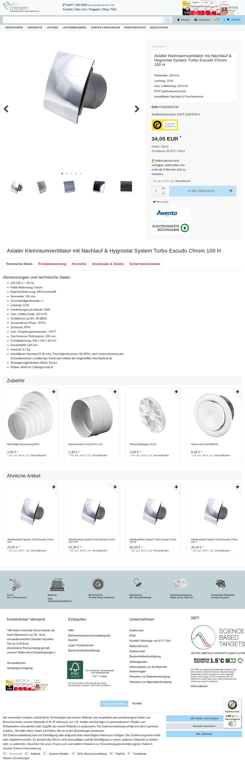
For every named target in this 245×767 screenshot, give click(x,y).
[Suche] (167, 19)
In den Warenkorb (201, 191)
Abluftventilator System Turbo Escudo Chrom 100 (30, 541)
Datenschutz (137, 651)
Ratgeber (94, 9)
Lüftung (52, 27)
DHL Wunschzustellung (92, 753)
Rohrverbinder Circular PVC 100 (85, 444)
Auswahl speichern (204, 726)
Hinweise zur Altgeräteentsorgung (150, 681)
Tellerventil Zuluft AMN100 (204, 444)
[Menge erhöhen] (163, 188)
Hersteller (79, 264)
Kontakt (67, 9)
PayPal (120, 753)
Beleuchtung (159, 27)
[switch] (232, 723)
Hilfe (71, 630)
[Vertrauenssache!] (210, 7)
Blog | (106, 9)
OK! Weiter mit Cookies (204, 718)
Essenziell (15, 753)
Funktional (139, 753)
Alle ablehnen (204, 733)
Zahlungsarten (138, 661)
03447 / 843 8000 (76, 5)
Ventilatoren (14, 27)
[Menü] (239, 700)
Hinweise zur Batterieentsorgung (149, 676)
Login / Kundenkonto (81, 645)
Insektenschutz (134, 27)
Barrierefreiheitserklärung (84, 650)
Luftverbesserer (74, 27)
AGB (132, 635)
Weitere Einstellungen (16, 758)
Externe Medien (59, 753)
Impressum (136, 630)
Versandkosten (183, 181)
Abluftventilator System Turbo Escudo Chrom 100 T (214, 541)
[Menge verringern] (163, 193)
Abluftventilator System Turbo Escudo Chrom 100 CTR (92, 541)
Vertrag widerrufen (114, 703)
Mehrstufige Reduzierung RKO (23, 444)
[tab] (19, 264)
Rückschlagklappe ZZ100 (143, 444)
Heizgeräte (35, 27)
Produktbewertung (52, 264)
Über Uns (81, 9)
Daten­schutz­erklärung (27, 748)
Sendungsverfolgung (20, 668)
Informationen (199, 686)
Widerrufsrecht (138, 646)
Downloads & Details (108, 264)
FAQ (113, 9)
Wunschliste (162, 202)
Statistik (35, 753)
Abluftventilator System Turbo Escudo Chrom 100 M (153, 541)
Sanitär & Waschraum (105, 27)
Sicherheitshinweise (144, 264)
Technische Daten (19, 264)
